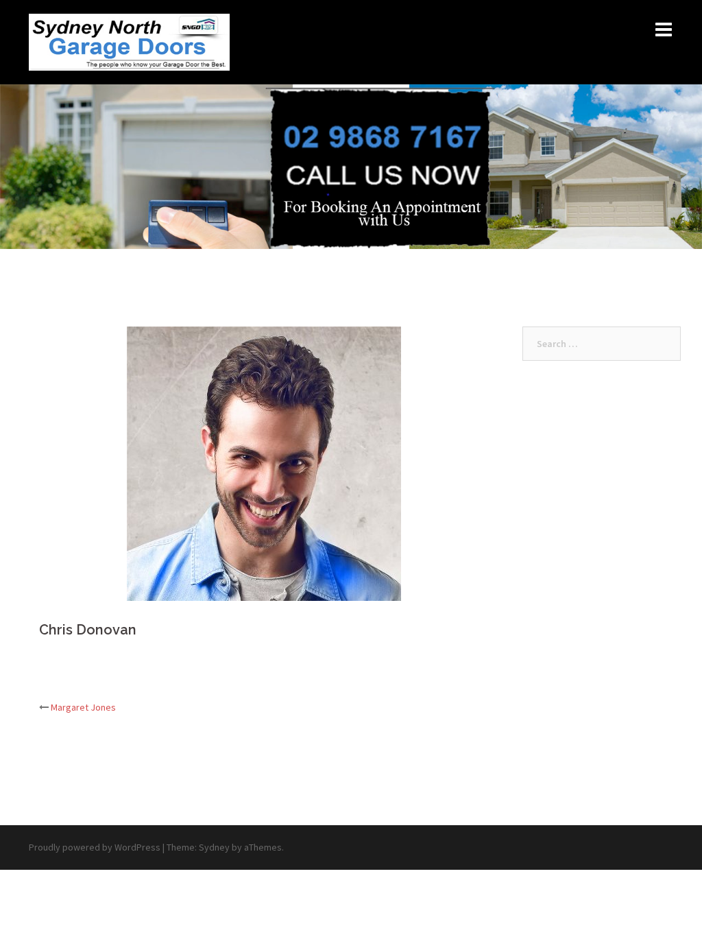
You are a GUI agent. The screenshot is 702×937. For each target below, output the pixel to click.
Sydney (214, 847)
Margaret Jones (83, 707)
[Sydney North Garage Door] (129, 41)
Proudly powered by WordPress (94, 847)
